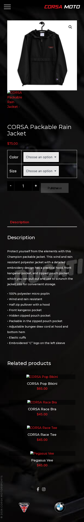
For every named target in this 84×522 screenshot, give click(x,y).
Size (13, 171)
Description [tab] (19, 222)
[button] (70, 27)
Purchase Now (55, 188)
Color (13, 157)
